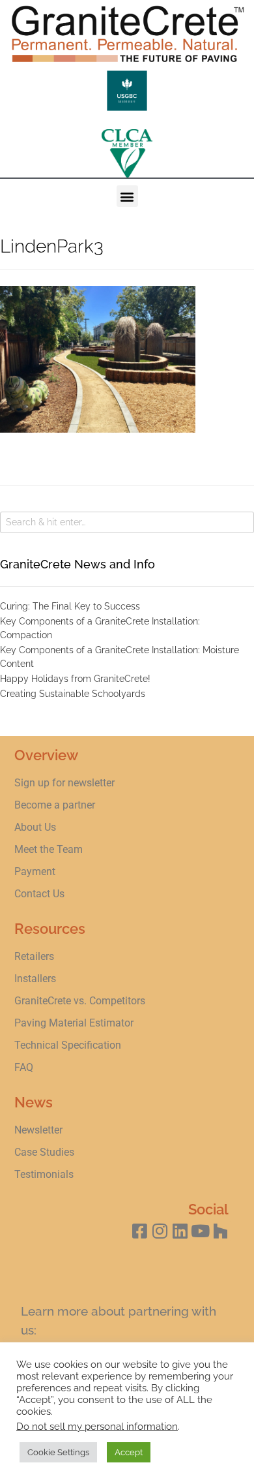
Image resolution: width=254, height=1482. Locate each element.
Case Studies (44, 1152)
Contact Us (39, 894)
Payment (34, 871)
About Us (35, 827)
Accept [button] (129, 1452)
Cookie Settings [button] (58, 1452)
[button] (127, 196)
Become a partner (54, 805)
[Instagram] (160, 1231)
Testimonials (44, 1174)
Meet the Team (48, 849)
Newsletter (38, 1130)
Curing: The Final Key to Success (70, 606)
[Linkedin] (180, 1231)
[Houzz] (220, 1231)
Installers (35, 978)
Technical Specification (69, 1045)
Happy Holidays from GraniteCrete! (75, 678)
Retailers (34, 956)
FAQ (23, 1067)
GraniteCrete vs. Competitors (79, 1001)
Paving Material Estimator (74, 1023)
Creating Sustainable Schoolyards (72, 693)
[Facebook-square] (140, 1231)
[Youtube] (200, 1231)
